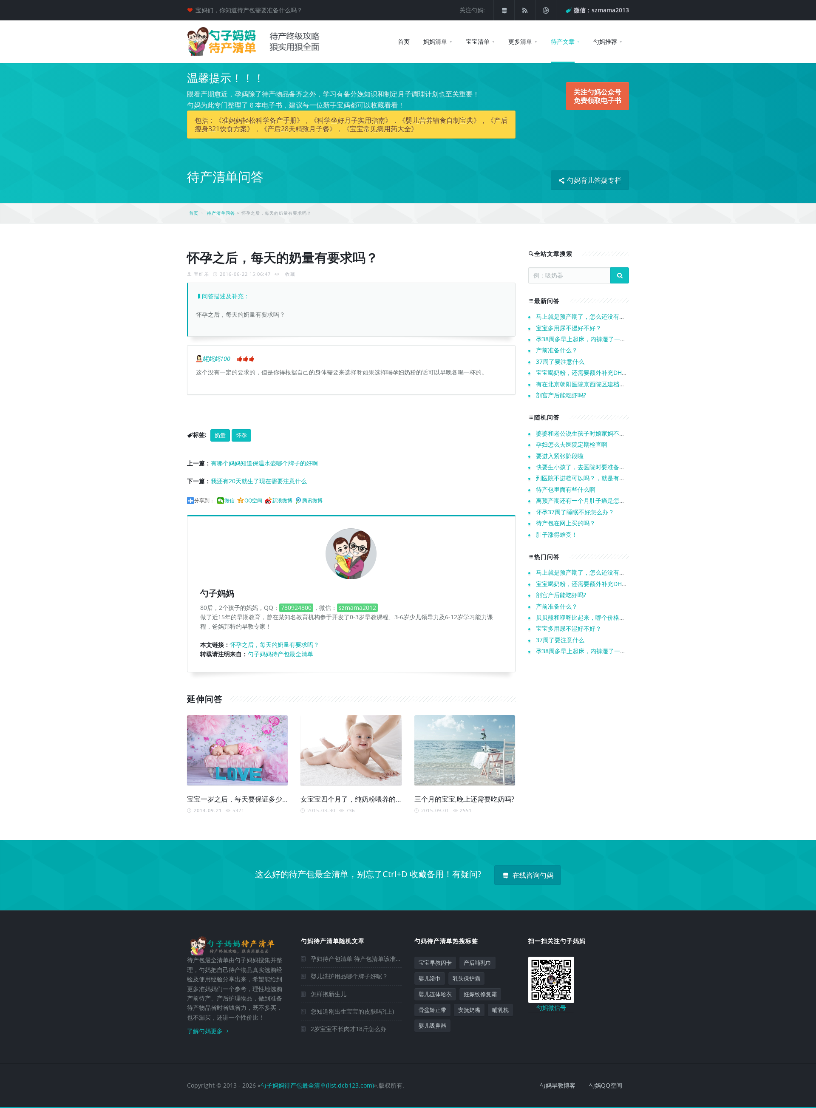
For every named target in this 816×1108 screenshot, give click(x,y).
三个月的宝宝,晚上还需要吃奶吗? (464, 799)
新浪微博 (282, 500)
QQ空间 (253, 500)
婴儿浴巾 (430, 978)
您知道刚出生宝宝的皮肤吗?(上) (352, 1011)
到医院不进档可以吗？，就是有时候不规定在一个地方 (607, 478)
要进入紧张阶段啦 (560, 456)
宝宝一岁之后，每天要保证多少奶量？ (245, 799)
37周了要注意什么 (560, 361)
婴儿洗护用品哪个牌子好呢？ (349, 976)
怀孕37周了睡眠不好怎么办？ (575, 512)
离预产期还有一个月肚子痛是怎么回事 (586, 500)
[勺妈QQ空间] (525, 10)
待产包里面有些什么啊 (565, 489)
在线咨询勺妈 (532, 875)
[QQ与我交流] (504, 10)
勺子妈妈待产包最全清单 (280, 654)
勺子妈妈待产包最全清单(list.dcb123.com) (317, 1085)
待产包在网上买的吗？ (565, 523)
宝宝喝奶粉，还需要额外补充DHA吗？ (587, 372)
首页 (193, 213)
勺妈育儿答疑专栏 (593, 180)
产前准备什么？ (557, 350)
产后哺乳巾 (477, 962)
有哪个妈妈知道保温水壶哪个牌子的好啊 (264, 463)
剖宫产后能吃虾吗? (561, 395)
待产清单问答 (221, 213)
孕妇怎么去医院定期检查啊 (571, 444)
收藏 (290, 274)
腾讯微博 (312, 500)
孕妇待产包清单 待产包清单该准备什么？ (365, 959)
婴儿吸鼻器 (432, 1025)
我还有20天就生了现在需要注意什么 (259, 481)
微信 (229, 500)
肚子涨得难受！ (557, 534)
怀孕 (241, 435)
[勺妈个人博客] (546, 10)
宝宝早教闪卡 (435, 962)
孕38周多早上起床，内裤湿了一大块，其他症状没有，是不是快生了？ (628, 339)
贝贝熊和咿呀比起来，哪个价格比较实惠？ (592, 617)
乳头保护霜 (466, 978)
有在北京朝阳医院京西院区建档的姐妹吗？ (592, 384)
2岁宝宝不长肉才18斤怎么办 (348, 1029)
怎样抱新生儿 (328, 994)
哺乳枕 (500, 1010)
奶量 (220, 435)
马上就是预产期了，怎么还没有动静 (583, 316)
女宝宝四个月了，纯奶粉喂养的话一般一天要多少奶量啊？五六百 (399, 799)
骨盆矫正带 (432, 1010)
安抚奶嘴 (469, 1010)
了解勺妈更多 (205, 1031)
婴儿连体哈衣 (435, 994)
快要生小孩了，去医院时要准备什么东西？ (592, 467)
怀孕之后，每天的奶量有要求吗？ (274, 644)
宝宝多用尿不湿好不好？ (568, 328)
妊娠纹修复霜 (480, 994)
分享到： (204, 500)
